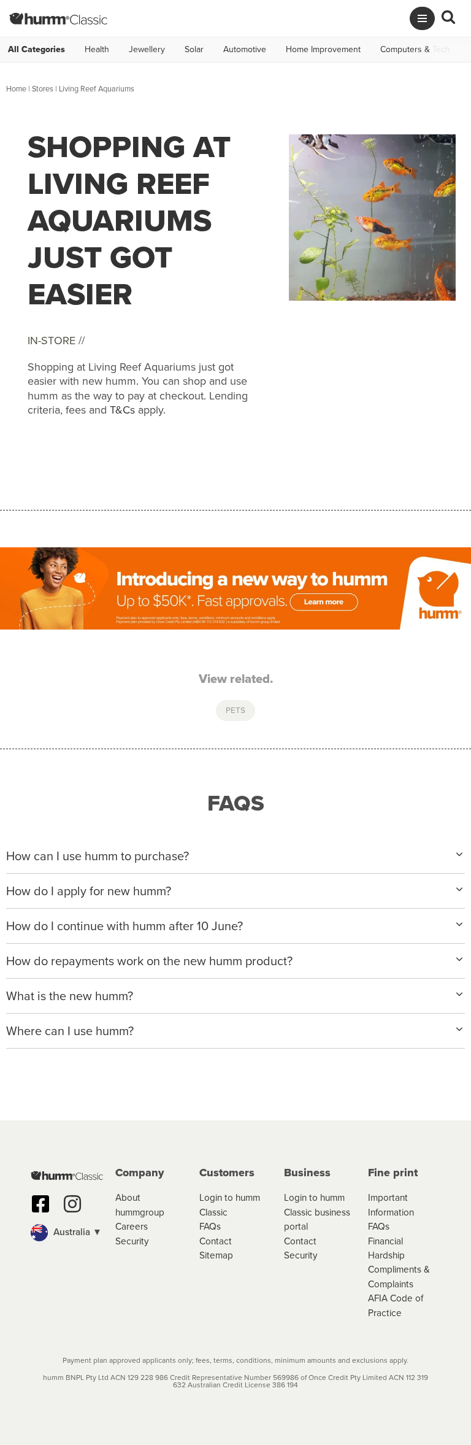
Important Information (391, 1204)
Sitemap (216, 1255)
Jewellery (147, 50)
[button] (67, 1233)
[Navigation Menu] (422, 18)
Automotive (244, 50)
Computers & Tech (415, 50)
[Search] (448, 18)
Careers (131, 1226)
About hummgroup (139, 1204)
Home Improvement (323, 50)
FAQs (210, 1226)
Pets (235, 710)
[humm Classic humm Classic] (58, 18)
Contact (215, 1241)
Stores (42, 88)
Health (97, 50)
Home (16, 88)
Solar (194, 50)
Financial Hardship (386, 1248)
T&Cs (122, 410)
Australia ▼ (76, 1232)
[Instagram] (72, 1204)
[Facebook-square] (40, 1204)
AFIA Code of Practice (395, 1305)
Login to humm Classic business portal (317, 1211)
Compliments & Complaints (399, 1276)
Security (132, 1241)
